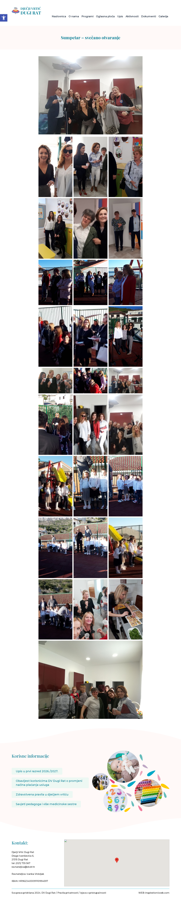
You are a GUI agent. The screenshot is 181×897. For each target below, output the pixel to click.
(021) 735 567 (23, 863)
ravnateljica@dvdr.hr (23, 867)
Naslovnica (59, 16)
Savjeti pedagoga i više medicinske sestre (46, 804)
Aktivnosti (132, 16)
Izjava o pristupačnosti (93, 892)
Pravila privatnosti (67, 892)
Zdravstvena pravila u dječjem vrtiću (42, 794)
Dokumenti (148, 16)
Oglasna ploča (105, 16)
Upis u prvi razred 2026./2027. (37, 771)
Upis (120, 16)
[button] (3, 18)
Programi (87, 16)
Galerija (163, 16)
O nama (74, 16)
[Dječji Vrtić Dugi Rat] (30, 11)
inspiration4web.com (157, 892)
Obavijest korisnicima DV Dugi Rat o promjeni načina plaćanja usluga (49, 783)
